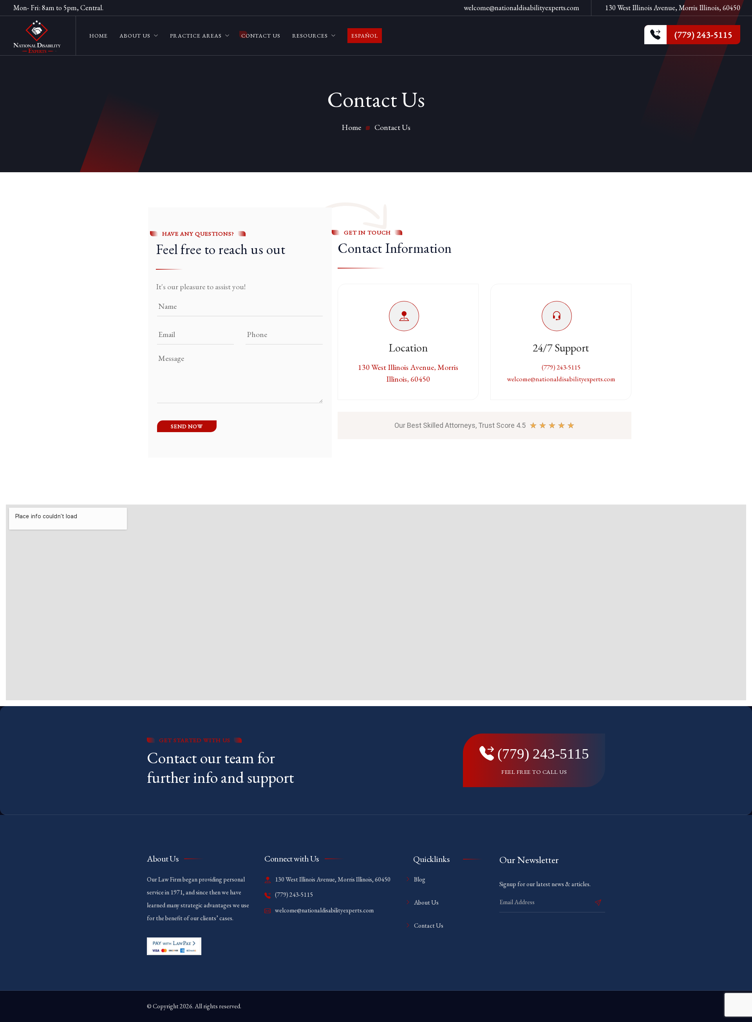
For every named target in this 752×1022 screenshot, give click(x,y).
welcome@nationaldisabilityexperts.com (521, 7)
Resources (310, 35)
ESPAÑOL (364, 35)
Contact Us (260, 35)
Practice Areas (196, 35)
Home (98, 35)
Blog (419, 879)
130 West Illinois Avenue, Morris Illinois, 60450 (332, 879)
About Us (134, 35)
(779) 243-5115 (561, 367)
